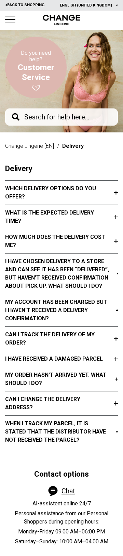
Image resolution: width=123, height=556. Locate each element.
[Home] (61, 20)
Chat (68, 491)
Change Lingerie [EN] (29, 146)
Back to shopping (24, 5)
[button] (10, 19)
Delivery (73, 146)
